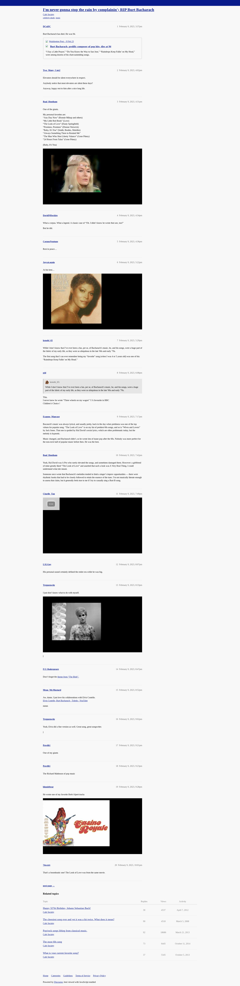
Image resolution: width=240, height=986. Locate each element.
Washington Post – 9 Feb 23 (61, 41)
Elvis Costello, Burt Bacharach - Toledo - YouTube (65, 700)
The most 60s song (52, 941)
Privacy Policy (99, 975)
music (58, 18)
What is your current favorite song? (61, 953)
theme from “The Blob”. (68, 677)
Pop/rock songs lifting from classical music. (65, 930)
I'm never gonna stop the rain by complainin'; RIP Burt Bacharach (98, 9)
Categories (55, 975)
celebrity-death (49, 18)
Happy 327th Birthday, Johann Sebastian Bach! (67, 908)
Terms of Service (82, 975)
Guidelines (68, 975)
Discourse (58, 982)
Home (45, 975)
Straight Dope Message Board (14, 3)
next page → (49, 886)
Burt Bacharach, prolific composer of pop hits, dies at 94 (80, 46)
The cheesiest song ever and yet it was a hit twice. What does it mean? (78, 919)
